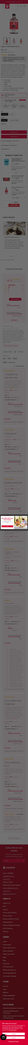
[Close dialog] (26, 516)
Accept (13, 1034)
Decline (14, 1037)
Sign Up (7, 526)
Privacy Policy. (13, 1030)
